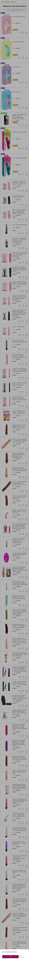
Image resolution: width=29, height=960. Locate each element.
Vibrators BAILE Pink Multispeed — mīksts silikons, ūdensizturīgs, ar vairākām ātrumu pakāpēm (19, 858)
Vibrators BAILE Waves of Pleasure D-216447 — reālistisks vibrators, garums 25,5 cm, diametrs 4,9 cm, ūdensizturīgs (19, 640)
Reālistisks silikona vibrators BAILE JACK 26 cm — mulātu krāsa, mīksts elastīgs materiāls (19, 758)
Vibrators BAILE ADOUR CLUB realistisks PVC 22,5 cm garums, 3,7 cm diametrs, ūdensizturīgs (19, 829)
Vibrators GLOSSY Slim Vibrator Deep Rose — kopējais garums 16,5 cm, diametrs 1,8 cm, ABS (19, 370)
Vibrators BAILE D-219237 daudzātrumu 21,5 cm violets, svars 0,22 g (19, 843)
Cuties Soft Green (16, 67)
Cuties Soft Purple (16, 92)
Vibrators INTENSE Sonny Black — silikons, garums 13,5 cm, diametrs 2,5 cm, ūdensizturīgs (19, 683)
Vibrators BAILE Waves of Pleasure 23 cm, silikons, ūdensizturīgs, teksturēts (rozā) (19, 356)
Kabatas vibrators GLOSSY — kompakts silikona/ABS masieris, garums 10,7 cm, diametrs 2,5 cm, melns (20, 269)
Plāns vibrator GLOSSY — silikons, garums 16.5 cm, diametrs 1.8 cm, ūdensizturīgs (19, 398)
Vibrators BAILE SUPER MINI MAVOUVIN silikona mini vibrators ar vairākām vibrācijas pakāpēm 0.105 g (19, 569)
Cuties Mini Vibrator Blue (18, 41)
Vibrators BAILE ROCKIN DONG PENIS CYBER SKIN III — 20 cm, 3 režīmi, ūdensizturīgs (20, 654)
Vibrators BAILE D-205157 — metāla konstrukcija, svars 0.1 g (19, 341)
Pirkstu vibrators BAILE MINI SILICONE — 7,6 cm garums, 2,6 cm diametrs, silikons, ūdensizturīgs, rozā (19, 240)
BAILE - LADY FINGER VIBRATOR (19, 224)
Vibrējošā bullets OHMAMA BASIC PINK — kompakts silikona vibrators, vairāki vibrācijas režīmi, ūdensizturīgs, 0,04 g (19, 727)
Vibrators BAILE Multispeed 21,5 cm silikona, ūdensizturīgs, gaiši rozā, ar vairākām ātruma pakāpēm (19, 801)
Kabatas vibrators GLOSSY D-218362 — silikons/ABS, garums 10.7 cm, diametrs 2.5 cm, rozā (19, 283)
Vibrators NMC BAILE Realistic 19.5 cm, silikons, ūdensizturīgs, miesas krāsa (19, 943)
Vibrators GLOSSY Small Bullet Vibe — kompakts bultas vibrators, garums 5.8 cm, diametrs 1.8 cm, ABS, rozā (19, 211)
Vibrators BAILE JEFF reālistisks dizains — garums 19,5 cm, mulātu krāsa (19, 497)
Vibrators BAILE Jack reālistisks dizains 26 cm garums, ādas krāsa (19, 772)
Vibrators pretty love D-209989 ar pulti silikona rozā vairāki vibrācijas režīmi (19, 555)
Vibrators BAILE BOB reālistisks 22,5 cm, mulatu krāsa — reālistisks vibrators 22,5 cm (19, 483)
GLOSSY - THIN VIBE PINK (18, 326)
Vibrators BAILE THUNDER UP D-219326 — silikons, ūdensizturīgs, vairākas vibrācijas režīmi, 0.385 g (19, 116)
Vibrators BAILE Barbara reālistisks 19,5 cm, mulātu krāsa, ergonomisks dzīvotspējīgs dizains (18, 455)
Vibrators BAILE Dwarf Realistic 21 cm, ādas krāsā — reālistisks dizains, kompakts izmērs (19, 441)
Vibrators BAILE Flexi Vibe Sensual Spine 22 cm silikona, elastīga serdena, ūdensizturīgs (19, 583)
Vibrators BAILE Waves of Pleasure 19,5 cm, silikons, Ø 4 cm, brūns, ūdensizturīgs (19, 626)
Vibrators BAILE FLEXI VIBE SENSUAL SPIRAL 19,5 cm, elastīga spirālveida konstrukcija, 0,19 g (18, 540)
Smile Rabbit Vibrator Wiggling (19, 158)
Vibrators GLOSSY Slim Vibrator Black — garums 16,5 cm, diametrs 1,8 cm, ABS (19, 384)
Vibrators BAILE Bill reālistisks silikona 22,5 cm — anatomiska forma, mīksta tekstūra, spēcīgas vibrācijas (19, 612)
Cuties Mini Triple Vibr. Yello (18, 16)
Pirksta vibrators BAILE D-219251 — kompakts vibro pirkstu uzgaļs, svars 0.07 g (18, 815)
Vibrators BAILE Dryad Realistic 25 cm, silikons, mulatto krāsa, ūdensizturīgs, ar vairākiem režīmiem (19, 901)
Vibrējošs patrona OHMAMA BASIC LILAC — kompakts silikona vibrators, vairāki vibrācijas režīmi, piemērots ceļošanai (18, 743)
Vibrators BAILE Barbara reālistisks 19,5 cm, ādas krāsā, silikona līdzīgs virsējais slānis (19, 469)
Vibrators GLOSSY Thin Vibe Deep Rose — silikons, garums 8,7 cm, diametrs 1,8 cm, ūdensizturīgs (19, 297)
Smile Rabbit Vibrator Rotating (19, 132)
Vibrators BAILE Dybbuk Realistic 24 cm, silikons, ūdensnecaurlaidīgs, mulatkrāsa (20, 929)
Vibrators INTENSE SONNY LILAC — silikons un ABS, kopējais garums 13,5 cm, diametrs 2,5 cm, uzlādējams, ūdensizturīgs (20, 669)
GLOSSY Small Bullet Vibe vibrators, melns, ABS (18, 196)
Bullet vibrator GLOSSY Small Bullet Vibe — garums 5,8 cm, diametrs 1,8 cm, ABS (19, 183)
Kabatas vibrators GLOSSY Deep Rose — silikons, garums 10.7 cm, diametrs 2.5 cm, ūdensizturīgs (19, 254)
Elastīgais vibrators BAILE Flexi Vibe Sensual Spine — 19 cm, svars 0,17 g (19, 512)
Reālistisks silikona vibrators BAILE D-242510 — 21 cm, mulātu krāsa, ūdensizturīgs (19, 426)
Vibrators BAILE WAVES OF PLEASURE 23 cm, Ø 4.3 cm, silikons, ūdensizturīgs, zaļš (18, 597)
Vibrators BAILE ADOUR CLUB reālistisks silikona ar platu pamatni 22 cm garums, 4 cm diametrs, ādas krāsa (19, 886)
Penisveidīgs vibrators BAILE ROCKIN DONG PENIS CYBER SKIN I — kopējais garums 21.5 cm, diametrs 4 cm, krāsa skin (19, 786)
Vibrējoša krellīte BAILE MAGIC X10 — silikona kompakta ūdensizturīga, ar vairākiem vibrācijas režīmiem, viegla (19, 526)
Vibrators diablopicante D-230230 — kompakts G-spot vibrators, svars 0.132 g (18, 412)
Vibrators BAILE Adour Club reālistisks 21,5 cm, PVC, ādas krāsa (19, 872)
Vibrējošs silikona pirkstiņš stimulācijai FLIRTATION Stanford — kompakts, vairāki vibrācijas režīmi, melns (19, 697)
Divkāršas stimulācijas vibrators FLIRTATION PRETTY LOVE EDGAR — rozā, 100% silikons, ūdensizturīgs (19, 712)
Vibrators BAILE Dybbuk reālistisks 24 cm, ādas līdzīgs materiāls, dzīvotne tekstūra (19, 915)
